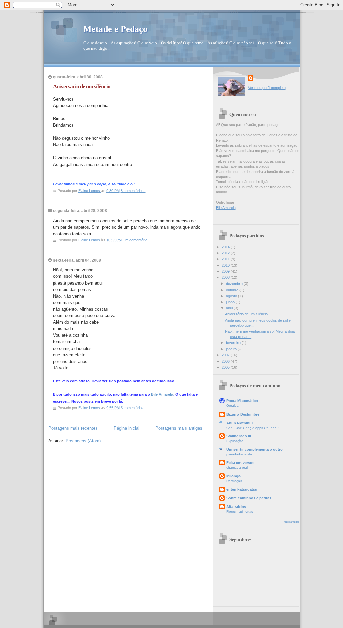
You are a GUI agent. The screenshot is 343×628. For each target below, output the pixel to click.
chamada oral (237, 467)
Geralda (232, 405)
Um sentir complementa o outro (254, 449)
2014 (226, 247)
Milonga (233, 476)
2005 (226, 367)
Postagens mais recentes (73, 428)
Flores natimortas (239, 511)
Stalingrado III (238, 436)
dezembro (235, 283)
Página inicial (126, 428)
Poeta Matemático (242, 401)
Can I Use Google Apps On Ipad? (252, 428)
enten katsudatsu (241, 489)
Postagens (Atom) (83, 440)
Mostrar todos (291, 521)
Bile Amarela (162, 394)
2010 (226, 265)
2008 (226, 277)
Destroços (234, 481)
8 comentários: (133, 191)
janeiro (232, 349)
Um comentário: (136, 240)
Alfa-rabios (236, 507)
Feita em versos (240, 463)
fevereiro (234, 343)
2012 (226, 253)
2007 (226, 355)
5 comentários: (133, 408)
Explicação (234, 441)
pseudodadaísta (239, 454)
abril (230, 308)
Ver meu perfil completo (267, 88)
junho (231, 302)
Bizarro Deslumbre (242, 414)
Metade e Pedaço (115, 29)
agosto (232, 296)
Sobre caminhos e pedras (248, 498)
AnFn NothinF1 (240, 423)
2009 (226, 271)
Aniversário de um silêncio (81, 86)
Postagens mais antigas (178, 428)
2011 (226, 259)
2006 (226, 361)
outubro (232, 290)
